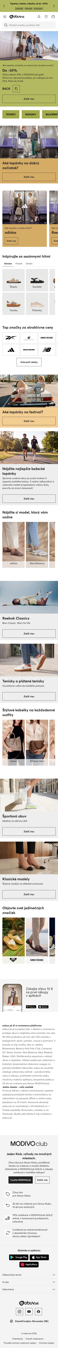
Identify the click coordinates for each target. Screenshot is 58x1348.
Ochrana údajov (46, 1343)
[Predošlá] (4, 6)
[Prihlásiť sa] (39, 16)
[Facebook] (38, 1311)
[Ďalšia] (53, 6)
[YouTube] (29, 1311)
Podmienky (17, 1338)
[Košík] (53, 16)
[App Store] (39, 1257)
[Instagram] (19, 1311)
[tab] (8, 264)
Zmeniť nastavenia (34, 1338)
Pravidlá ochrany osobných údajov (20, 1343)
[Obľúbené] (46, 16)
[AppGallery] (29, 1265)
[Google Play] (18, 1257)
